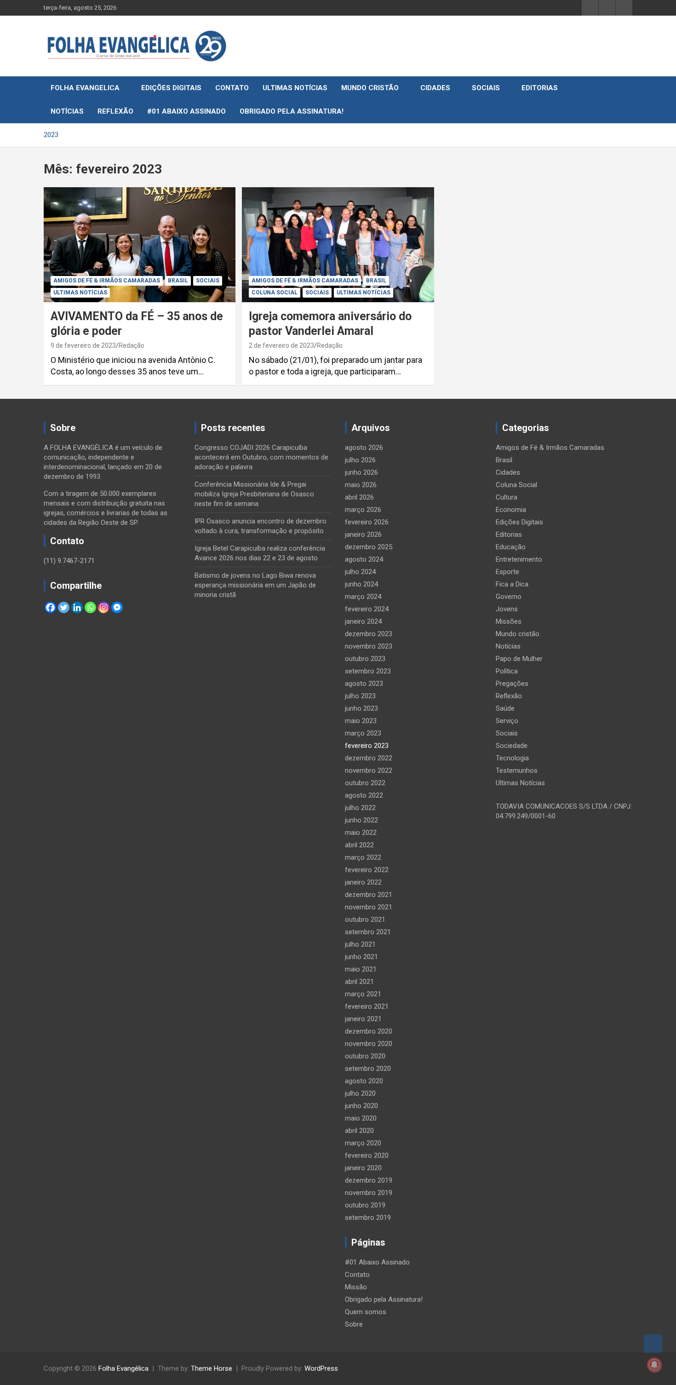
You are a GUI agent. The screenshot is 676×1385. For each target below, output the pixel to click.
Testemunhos (517, 770)
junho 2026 (361, 472)
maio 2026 (361, 485)
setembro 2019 (368, 1217)
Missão (356, 1287)
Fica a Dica (512, 584)
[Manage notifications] (654, 1364)
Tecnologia (512, 758)
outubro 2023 (365, 659)
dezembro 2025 (368, 547)
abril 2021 (359, 981)
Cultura (506, 497)
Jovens (507, 609)
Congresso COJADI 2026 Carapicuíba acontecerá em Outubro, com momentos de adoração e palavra (261, 457)
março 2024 (363, 596)
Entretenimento (519, 559)
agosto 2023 (364, 683)
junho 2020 (361, 1106)
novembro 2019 (368, 1193)
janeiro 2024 (363, 621)
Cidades (435, 88)
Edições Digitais (171, 88)
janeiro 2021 (363, 1019)
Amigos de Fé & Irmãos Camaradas (106, 280)
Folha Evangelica (85, 88)
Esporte (507, 572)
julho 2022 (360, 808)
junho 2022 (361, 820)
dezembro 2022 (368, 758)
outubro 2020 (365, 1056)
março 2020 (363, 1143)
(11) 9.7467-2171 (69, 561)
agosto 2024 (364, 559)
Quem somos (365, 1312)
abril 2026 (359, 497)
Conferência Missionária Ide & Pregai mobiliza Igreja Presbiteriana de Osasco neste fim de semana (254, 494)
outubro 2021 (365, 919)
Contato (232, 88)
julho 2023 (360, 696)
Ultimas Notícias (295, 88)
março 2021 (363, 994)
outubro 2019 (365, 1205)
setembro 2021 (368, 932)
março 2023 (363, 733)
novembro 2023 (368, 646)
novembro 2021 (368, 907)
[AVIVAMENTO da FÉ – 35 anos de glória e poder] (139, 245)
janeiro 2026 (363, 534)
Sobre (354, 1324)
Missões (508, 621)
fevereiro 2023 (367, 745)
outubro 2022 (365, 783)
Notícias (67, 111)
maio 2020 (361, 1118)
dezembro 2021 (368, 895)
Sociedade (511, 745)
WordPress (321, 1368)
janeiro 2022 (363, 882)
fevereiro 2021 (367, 1006)
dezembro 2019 (368, 1180)
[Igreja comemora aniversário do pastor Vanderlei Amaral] (338, 245)
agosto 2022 (364, 795)
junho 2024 (361, 584)
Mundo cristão (370, 88)
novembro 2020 (368, 1044)
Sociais (486, 88)
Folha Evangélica (123, 1368)
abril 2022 (359, 845)
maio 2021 (361, 969)
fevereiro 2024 (367, 609)
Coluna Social (275, 292)
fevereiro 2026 (367, 522)
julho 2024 (360, 572)
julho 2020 (360, 1093)
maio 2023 (361, 721)
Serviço (507, 721)
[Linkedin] (77, 607)
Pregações (512, 683)
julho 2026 (360, 460)
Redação (131, 345)
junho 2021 (361, 957)
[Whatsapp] (90, 607)
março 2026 (363, 510)
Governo (508, 596)
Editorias (539, 88)
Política (507, 671)
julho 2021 (360, 944)
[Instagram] (103, 607)
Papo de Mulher (519, 659)
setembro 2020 (368, 1068)
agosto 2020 (364, 1081)
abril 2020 (359, 1130)
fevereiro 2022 (367, 870)
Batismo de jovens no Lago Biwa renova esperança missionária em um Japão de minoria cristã (255, 585)
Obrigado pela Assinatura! (292, 111)
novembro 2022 (368, 770)
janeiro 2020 (363, 1168)
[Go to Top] (653, 1343)
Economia (511, 510)
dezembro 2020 (368, 1031)
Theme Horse (211, 1368)
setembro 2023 (368, 671)
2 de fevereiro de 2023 (281, 345)
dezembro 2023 (368, 634)
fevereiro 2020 (367, 1155)
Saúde (505, 708)
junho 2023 (361, 708)
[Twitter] (63, 607)
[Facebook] (50, 607)
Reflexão (115, 111)
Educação (511, 547)
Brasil (178, 280)
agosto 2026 (364, 447)
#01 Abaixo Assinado (186, 111)
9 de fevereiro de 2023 (83, 345)
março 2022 (363, 857)
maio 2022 (361, 832)
